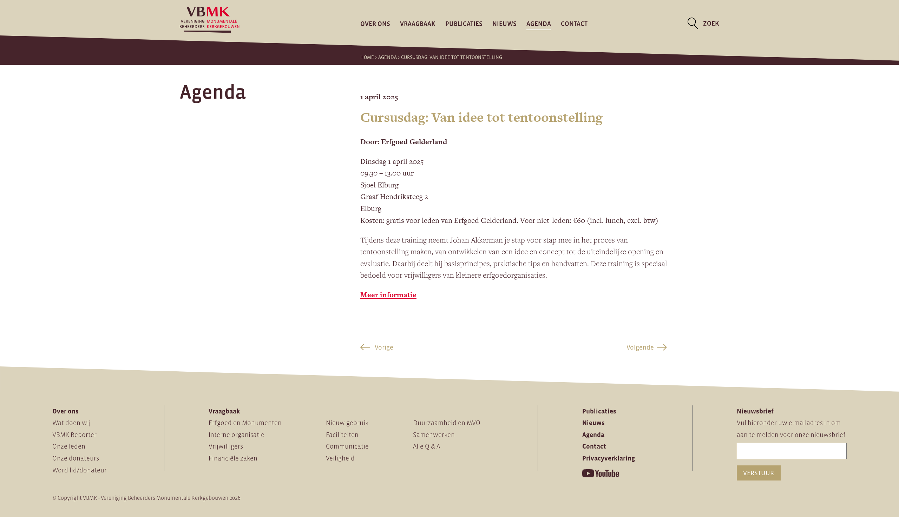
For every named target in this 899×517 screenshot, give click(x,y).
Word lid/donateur (79, 470)
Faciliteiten (342, 434)
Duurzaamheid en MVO (446, 422)
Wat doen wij (71, 422)
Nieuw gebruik (347, 422)
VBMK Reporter (74, 434)
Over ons (375, 23)
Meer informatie (388, 295)
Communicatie (347, 446)
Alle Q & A (426, 446)
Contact (574, 23)
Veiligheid (340, 458)
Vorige (383, 347)
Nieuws (504, 23)
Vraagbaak (417, 23)
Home (367, 57)
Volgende (640, 347)
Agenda (538, 23)
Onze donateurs (75, 458)
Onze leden (68, 446)
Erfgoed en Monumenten (245, 422)
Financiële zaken (233, 458)
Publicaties (464, 23)
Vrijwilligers (226, 446)
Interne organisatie (236, 434)
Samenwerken (434, 434)
